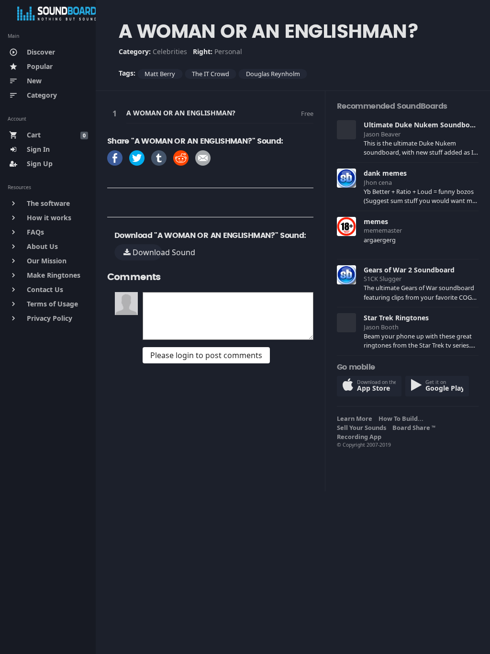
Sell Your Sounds (363, 427)
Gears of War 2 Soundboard (409, 269)
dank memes (385, 173)
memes (376, 221)
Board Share (413, 427)
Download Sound (146, 252)
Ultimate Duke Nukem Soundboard (422, 124)
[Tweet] (137, 157)
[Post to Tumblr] (159, 157)
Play (116, 113)
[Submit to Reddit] (181, 157)
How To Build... (402, 418)
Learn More (356, 418)
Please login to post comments (206, 355)
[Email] (203, 157)
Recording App (360, 436)
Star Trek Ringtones (396, 317)
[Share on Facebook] (114, 157)
